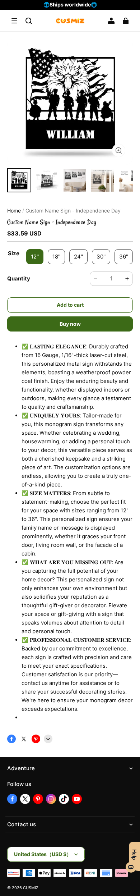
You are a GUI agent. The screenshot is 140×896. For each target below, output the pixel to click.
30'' (101, 256)
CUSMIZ (30, 888)
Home (14, 211)
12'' (35, 256)
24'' (78, 256)
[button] (14, 21)
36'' (123, 256)
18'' (56, 256)
